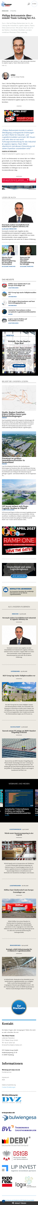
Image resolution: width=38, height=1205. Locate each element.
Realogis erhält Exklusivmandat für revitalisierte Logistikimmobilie (19, 950)
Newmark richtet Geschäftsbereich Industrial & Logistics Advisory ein (15, 225)
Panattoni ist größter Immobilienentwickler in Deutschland (13, 460)
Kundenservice (6, 1072)
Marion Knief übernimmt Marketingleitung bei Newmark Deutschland (8, 260)
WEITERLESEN (19, 366)
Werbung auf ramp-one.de (11, 1070)
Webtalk (10, 335)
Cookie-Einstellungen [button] (8, 1087)
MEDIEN (26, 784)
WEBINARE (13, 784)
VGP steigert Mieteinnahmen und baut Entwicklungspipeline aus (21, 302)
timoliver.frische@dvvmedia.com (12, 1045)
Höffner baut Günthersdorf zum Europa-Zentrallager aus (19, 284)
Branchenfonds (15, 945)
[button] (34, 4)
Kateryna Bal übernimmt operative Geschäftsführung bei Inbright (27, 260)
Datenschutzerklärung (9, 1085)
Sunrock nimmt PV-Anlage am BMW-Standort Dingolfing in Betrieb (19, 731)
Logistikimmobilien (15, 829)
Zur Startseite (19, 1007)
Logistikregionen (13, 288)
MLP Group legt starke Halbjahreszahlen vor (22, 293)
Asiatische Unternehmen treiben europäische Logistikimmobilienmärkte (22, 311)
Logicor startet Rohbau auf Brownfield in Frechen (17, 319)
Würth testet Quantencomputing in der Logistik (19, 834)
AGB (3, 1080)
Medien (10, 314)
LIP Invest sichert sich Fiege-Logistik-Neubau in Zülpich (15, 507)
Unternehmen (12, 296)
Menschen (13, 229)
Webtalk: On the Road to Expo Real (19, 342)
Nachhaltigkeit (15, 727)
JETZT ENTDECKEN (19, 576)
